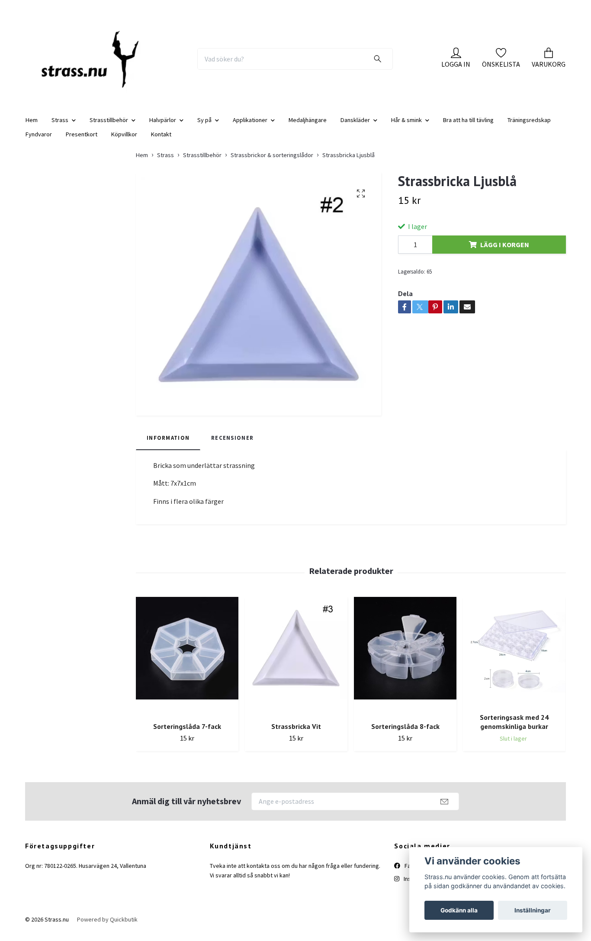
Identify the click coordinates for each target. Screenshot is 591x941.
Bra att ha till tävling (468, 127)
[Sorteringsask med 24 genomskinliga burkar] (514, 658)
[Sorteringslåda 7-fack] (187, 663)
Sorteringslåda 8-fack (405, 733)
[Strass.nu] (95, 62)
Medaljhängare (308, 127)
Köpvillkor (124, 141)
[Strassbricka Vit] (296, 663)
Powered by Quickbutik (107, 926)
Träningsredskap (529, 127)
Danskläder (355, 127)
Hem (32, 127)
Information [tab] (168, 444)
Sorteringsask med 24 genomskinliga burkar (514, 729)
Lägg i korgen (504, 251)
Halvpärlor (162, 127)
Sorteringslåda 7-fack (187, 733)
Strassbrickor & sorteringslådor (272, 162)
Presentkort (81, 141)
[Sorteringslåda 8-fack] (405, 663)
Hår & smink (406, 127)
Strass (59, 127)
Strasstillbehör (109, 127)
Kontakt (161, 141)
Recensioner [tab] (232, 444)
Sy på (204, 127)
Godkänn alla (459, 910)
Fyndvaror (39, 141)
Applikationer (250, 127)
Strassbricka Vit (296, 733)
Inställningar (532, 910)
